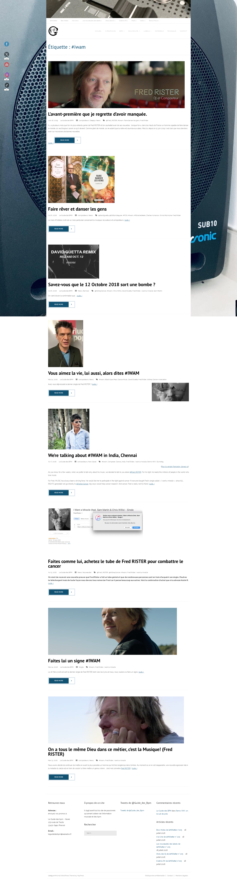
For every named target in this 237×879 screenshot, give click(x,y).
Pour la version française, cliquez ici (174, 467)
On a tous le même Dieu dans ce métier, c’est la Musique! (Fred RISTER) (110, 751)
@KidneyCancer (100, 291)
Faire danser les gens (131, 120)
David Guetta (127, 291)
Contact (170, 876)
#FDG (125, 215)
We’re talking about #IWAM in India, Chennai (92, 455)
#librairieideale (139, 215)
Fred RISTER (125, 768)
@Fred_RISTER (111, 120)
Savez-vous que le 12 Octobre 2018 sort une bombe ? (101, 284)
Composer (111, 462)
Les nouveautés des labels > (92, 21)
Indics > (142, 21)
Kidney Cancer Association (157, 379)
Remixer (86, 291)
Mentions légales (182, 876)
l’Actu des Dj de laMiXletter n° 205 (169, 854)
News (98, 120)
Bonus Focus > (154, 21)
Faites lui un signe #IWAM (74, 661)
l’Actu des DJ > (110, 21)
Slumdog (160, 462)
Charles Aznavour (152, 215)
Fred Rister (144, 120)
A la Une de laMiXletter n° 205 (168, 837)
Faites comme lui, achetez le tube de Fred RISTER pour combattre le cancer (115, 563)
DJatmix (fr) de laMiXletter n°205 (169, 861)
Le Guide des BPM (67, 120)
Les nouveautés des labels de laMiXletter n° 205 (168, 845)
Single (81, 667)
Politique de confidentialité (155, 876)
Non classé (92, 462)
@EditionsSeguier (115, 215)
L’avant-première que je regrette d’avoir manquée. (97, 114)
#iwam (120, 120)
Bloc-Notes (64, 21)
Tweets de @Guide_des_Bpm (132, 811)
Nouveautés (87, 572)
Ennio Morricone (166, 215)
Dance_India (120, 462)
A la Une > (75, 21)
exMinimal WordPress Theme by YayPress (68, 876)
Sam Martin (158, 291)
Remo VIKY (151, 462)
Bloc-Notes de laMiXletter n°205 (169, 830)
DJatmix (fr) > (123, 21)
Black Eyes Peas (111, 379)
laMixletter (53, 21)
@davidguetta (103, 215)
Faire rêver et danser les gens (77, 209)
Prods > (134, 21)
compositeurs (84, 120)
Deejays (93, 120)
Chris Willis (117, 291)
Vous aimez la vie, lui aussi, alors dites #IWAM (93, 373)
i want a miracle (147, 291)
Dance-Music (123, 379)
